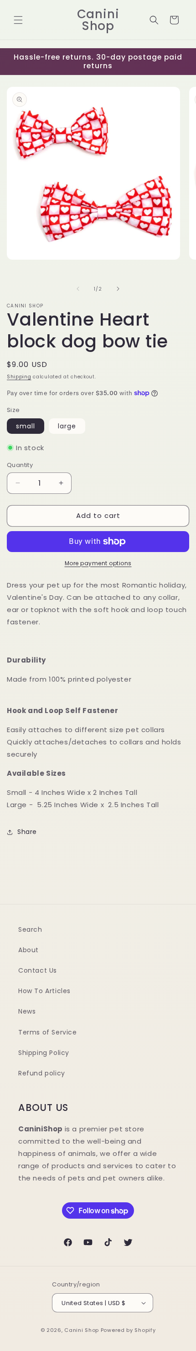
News (27, 1011)
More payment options (98, 563)
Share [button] (27, 831)
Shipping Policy (43, 1052)
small (25, 426)
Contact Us (37, 970)
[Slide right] (118, 289)
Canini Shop (81, 1330)
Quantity (20, 465)
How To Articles (44, 990)
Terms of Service (47, 1032)
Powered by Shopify (128, 1330)
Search (30, 929)
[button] (18, 20)
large (67, 426)
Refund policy (41, 1073)
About (28, 949)
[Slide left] (78, 289)
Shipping (19, 376)
